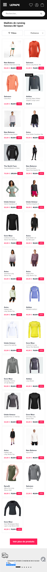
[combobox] (20, 14)
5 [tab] (28, 567)
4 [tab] (26, 567)
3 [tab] (24, 567)
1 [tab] (18, 566)
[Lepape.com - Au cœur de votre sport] (14, 5)
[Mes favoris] (31, 5)
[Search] (41, 14)
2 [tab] (22, 567)
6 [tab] (30, 567)
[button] (5, 5)
